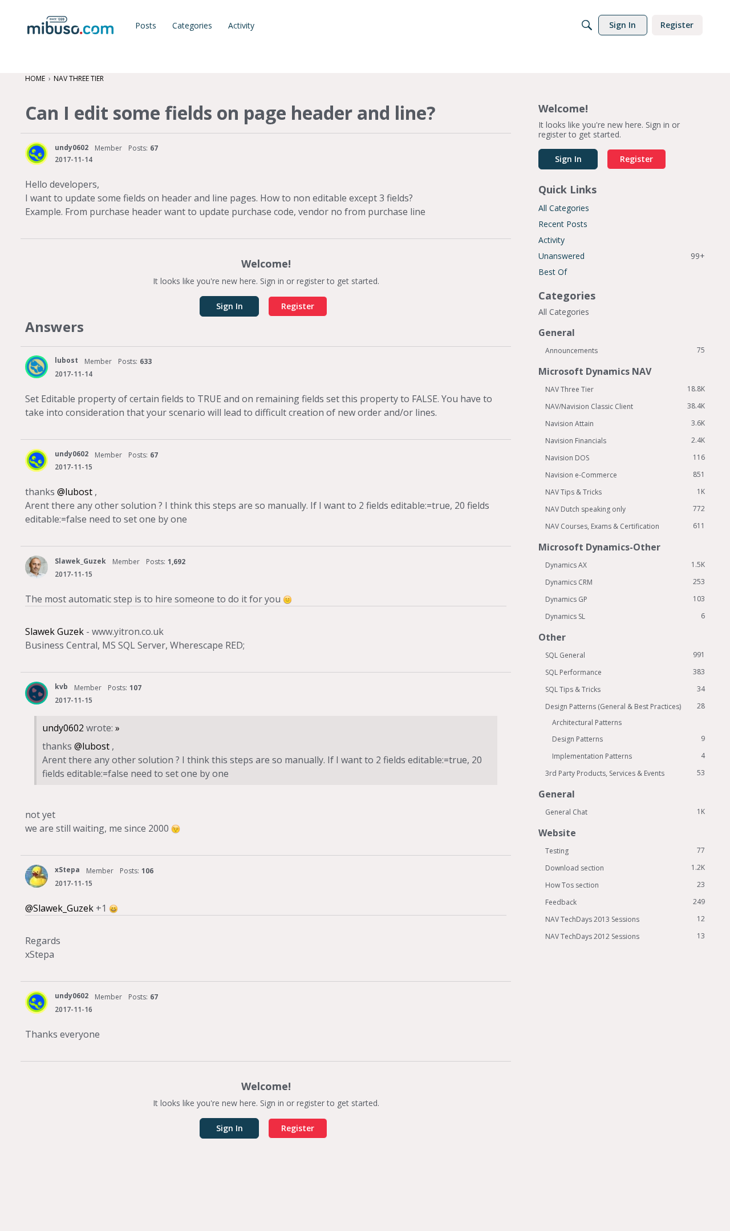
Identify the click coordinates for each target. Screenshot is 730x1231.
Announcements (625, 350)
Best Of (552, 271)
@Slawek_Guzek (59, 908)
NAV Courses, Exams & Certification (625, 526)
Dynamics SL (625, 616)
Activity (551, 239)
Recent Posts (562, 223)
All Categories (563, 208)
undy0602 (71, 147)
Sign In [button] (229, 306)
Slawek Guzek (54, 631)
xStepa (67, 869)
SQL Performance (625, 672)
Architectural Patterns (587, 722)
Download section (625, 867)
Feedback (625, 902)
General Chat (625, 812)
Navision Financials (625, 440)
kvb (61, 686)
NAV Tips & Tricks (625, 492)
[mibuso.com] (70, 25)
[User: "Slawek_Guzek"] (36, 567)
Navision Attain (625, 423)
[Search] (587, 25)
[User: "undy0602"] (36, 153)
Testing (625, 850)
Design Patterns (628, 739)
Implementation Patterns (628, 756)
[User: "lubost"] (36, 366)
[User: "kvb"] (36, 693)
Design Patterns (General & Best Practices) (625, 706)
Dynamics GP (625, 599)
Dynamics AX (625, 565)
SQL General (625, 655)
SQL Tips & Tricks (625, 689)
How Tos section (625, 885)
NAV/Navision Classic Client (625, 406)
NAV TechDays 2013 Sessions (625, 919)
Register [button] (297, 306)
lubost (66, 360)
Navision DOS (625, 457)
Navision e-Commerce (625, 474)
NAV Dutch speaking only (625, 509)
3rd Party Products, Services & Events (625, 773)
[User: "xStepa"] (36, 876)
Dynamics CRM (625, 582)
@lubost (74, 491)
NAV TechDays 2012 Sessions (625, 936)
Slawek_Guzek (80, 561)
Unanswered (621, 255)
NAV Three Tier (625, 389)
